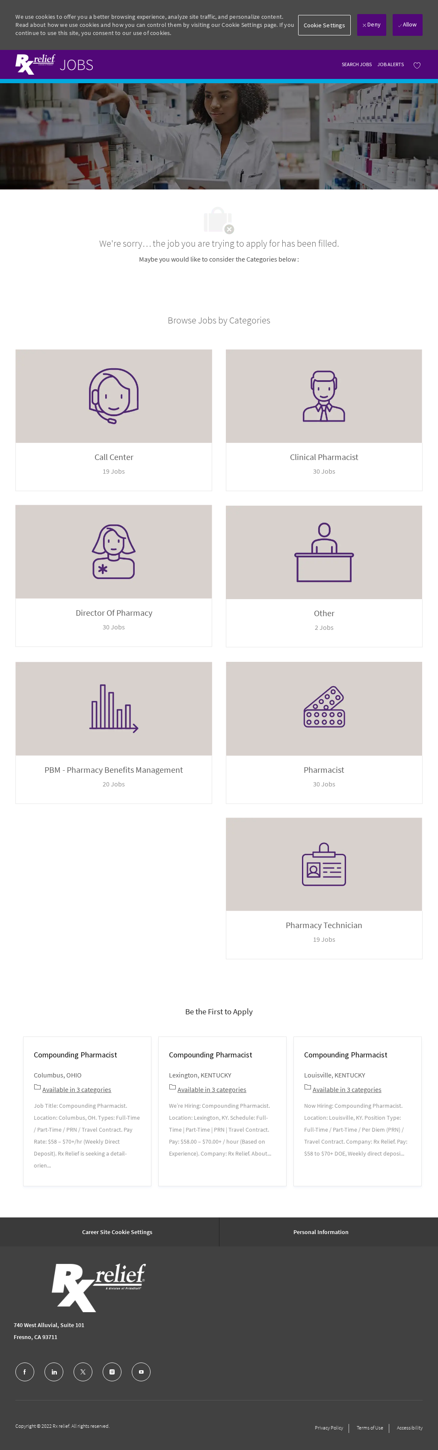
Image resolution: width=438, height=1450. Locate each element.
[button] (324, 25)
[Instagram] (112, 1372)
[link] (54, 64)
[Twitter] (83, 1372)
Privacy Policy (329, 1427)
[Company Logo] (79, 1288)
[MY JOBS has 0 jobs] (414, 65)
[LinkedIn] (53, 1372)
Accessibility (410, 1427)
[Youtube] (141, 1372)
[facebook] (24, 1372)
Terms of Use (370, 1427)
